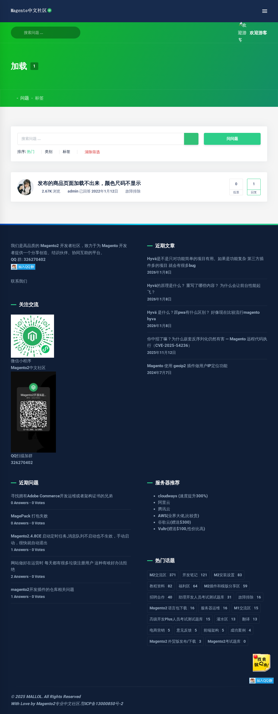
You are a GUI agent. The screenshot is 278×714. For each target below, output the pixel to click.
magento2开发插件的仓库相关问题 (42, 589)
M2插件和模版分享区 (225, 586)
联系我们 (19, 281)
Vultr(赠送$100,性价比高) (181, 528)
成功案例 (240, 630)
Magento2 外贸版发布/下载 (175, 641)
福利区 (188, 586)
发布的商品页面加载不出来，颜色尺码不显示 (89, 183)
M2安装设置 (228, 575)
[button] (227, 32)
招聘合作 (161, 597)
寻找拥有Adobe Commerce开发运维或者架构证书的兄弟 (62, 496)
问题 (24, 98)
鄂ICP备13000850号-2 (102, 703)
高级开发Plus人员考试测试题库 (180, 619)
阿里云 (164, 502)
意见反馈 (186, 630)
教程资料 (161, 586)
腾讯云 (164, 509)
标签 (66, 152)
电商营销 (160, 630)
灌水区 (226, 619)
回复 (254, 188)
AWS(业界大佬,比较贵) (178, 515)
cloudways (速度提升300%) (183, 496)
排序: (25, 152)
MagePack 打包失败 (29, 516)
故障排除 (133, 191)
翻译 (249, 619)
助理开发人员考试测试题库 (205, 597)
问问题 (232, 138)
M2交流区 (163, 575)
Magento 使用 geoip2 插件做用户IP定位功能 (187, 365)
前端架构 (214, 630)
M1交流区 (246, 608)
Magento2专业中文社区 (58, 703)
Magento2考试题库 (227, 641)
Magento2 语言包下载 (172, 608)
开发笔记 (194, 575)
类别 (48, 152)
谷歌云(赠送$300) (174, 522)
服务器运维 (214, 608)
